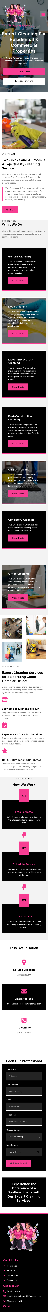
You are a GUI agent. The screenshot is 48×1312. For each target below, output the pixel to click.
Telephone (11, 1115)
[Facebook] (4, 1306)
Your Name (11, 1070)
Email (8, 1100)
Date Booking (12, 1145)
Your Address (12, 1085)
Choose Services (14, 1130)
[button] (43, 14)
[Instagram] (9, 1306)
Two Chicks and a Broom (16, 25)
